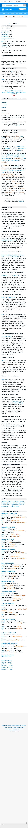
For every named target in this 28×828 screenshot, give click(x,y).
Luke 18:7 (15, 167)
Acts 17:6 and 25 (6, 336)
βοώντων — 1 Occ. (7, 665)
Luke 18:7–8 (19, 403)
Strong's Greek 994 (7, 655)
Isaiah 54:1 (8, 148)
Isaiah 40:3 (16, 157)
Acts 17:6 (9, 160)
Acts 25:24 (4, 633)
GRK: (3, 515)
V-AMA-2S (14, 643)
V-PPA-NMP (11, 619)
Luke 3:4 (22, 155)
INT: (2, 522)
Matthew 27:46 (22, 148)
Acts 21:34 (15, 160)
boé (6, 105)
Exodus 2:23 (5, 240)
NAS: (3, 517)
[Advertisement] (14, 703)
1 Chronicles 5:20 (14, 170)
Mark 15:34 (4, 379)
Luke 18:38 (11, 297)
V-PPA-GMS (13, 513)
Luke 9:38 (8, 158)
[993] (2, 371)
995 (12, 71)
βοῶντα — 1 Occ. (6, 662)
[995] (26, 371)
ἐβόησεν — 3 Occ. (6, 669)
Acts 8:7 (19, 150)
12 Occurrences (6, 657)
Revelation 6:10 (16, 401)
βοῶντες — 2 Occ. (6, 664)
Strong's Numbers (6, 503)
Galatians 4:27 (20, 146)
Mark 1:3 (16, 155)
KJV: (2, 520)
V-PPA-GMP (12, 571)
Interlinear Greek (6, 501)
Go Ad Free (3, 824)
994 (2, 79)
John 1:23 (4, 157)
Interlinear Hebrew (18, 501)
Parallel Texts (15, 506)
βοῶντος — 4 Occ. (7, 667)
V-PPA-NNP (10, 604)
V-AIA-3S (11, 539)
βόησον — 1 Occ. (6, 660)
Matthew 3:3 (9, 155)
